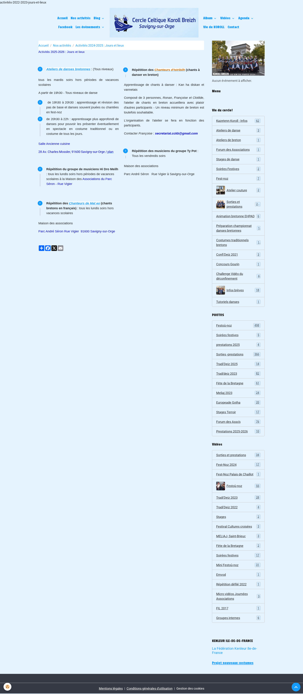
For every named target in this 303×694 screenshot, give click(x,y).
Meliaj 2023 (237, 393)
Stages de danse (237, 159)
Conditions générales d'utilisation (150, 688)
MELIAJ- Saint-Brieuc (237, 536)
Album (208, 18)
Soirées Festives (237, 169)
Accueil (62, 18)
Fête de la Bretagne (237, 383)
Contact (233, 27)
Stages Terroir (237, 412)
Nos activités (80, 18)
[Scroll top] (296, 687)
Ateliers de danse (237, 130)
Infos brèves (243, 290)
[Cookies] (7, 687)
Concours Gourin (237, 264)
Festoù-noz (237, 325)
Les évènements (88, 27)
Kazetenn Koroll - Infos (237, 121)
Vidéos (225, 18)
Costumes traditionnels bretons (237, 242)
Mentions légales (111, 688)
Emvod (237, 574)
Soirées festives (237, 335)
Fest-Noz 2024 (237, 465)
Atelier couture (243, 190)
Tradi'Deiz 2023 (237, 497)
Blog (97, 18)
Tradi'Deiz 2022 (237, 507)
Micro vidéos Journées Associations (238, 596)
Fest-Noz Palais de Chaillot (237, 474)
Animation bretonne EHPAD (237, 216)
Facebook (65, 27)
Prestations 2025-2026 (237, 431)
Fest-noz (237, 178)
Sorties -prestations (237, 354)
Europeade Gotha (237, 402)
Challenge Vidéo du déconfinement (238, 276)
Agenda (244, 18)
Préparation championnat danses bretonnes (238, 228)
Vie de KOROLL (213, 27)
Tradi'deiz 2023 (237, 373)
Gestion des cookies (190, 688)
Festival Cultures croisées (237, 526)
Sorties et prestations (243, 204)
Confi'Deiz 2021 (237, 254)
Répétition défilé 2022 (237, 584)
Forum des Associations (237, 149)
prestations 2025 (237, 345)
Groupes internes (237, 618)
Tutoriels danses (237, 302)
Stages (237, 517)
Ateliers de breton (237, 140)
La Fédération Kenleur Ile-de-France (234, 651)
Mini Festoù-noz (237, 565)
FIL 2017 (237, 608)
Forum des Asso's (237, 422)
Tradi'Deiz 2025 (237, 364)
